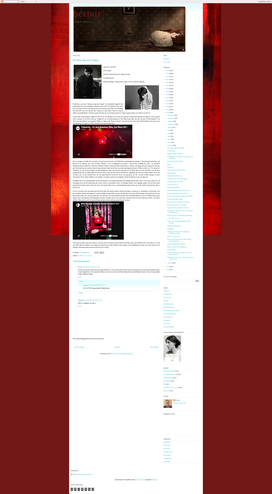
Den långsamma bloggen (172, 310)
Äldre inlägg (154, 347)
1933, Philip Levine (173, 218)
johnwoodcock (140, 479)
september (171, 124)
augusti (170, 127)
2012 (168, 112)
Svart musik (167, 455)
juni (169, 133)
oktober (170, 121)
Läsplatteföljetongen (174, 226)
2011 (168, 266)
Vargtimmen (168, 458)
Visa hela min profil (179, 403)
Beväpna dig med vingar (175, 199)
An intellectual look (170, 374)
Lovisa (80, 267)
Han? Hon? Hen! (172, 184)
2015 (168, 103)
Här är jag (167, 62)
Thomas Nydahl (169, 327)
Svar (81, 281)
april (169, 139)
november (171, 118)
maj (169, 136)
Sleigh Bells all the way (174, 176)
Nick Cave (167, 391)
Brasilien (170, 167)
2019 (168, 91)
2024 (168, 76)
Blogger (154, 479)
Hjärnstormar (171, 173)
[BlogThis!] (97, 253)
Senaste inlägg (79, 347)
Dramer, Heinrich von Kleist (176, 244)
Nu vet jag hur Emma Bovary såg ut (178, 202)
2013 (168, 109)
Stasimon (166, 320)
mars (169, 142)
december (171, 115)
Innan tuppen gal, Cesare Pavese (177, 193)
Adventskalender (169, 371)
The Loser (167, 323)
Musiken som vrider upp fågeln (177, 179)
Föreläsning (171, 151)
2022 (168, 82)
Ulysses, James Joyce (173, 236)
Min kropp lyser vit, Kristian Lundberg (179, 215)
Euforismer (167, 381)
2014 (168, 107)
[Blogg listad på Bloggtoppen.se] (82, 474)
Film (165, 384)
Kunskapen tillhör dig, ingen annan (178, 190)
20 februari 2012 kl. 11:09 (91, 267)
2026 (168, 70)
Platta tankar (171, 250)
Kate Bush (167, 448)
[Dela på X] (99, 253)
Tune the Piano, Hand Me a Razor (178, 208)
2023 (168, 79)
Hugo (169, 164)
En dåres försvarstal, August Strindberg (179, 196)
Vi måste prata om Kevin (175, 181)
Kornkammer (168, 317)
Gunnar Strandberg (170, 314)
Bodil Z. (166, 301)
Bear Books (167, 297)
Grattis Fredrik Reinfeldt (175, 161)
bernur (87, 14)
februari (170, 145)
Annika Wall (167, 294)
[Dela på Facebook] (101, 253)
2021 (168, 85)
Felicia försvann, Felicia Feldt (176, 205)
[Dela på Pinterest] (103, 253)
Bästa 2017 (167, 442)
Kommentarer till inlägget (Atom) (122, 353)
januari (170, 263)
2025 (168, 73)
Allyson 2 (167, 291)
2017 (168, 97)
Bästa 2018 (167, 445)
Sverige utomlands (173, 187)
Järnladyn (170, 229)
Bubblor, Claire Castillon (175, 154)
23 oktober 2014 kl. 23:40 (93, 300)
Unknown (81, 300)
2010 (168, 269)
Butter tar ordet (168, 304)
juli (169, 130)
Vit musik (166, 462)
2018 (168, 94)
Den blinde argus (169, 307)
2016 (168, 100)
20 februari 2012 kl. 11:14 (96, 285)
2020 (168, 88)
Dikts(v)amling (168, 378)
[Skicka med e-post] (95, 253)
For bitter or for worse (85, 255)
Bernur (177, 400)
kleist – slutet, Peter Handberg (176, 247)
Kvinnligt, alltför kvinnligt (175, 148)
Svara (79, 277)
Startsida (117, 347)
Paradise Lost (168, 452)
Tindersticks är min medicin (176, 170)
